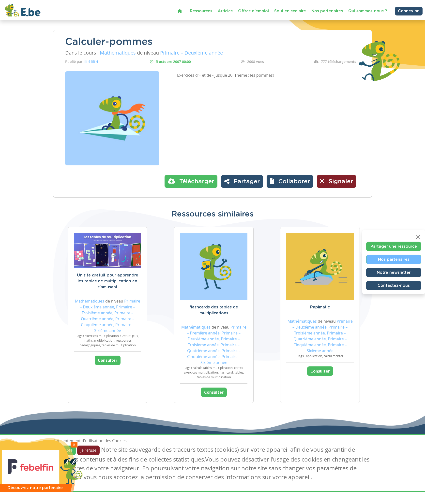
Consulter (107, 360)
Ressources (201, 11)
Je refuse (88, 450)
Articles (225, 11)
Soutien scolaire (290, 11)
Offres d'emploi (253, 11)
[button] (290, 181)
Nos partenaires (327, 11)
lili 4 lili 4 (90, 61)
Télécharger (196, 182)
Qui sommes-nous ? (367, 11)
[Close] (418, 237)
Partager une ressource (393, 246)
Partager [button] (246, 182)
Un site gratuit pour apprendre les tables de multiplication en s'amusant (107, 281)
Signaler (340, 182)
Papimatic (320, 307)
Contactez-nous (394, 286)
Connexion (409, 11)
